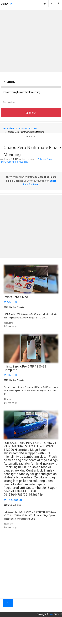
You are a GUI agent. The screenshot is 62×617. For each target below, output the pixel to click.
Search (32, 112)
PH (6, 3)
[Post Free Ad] (52, 3)
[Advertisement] (31, 41)
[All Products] (44, 3)
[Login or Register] (58, 3)
